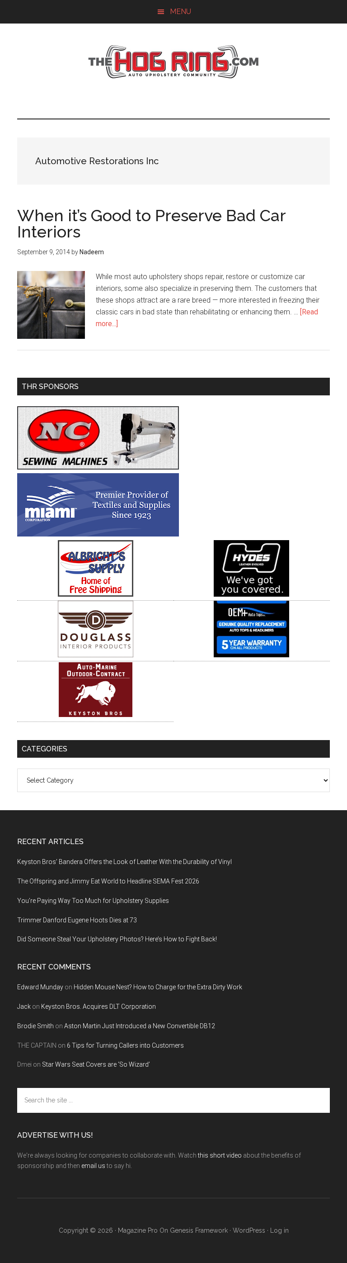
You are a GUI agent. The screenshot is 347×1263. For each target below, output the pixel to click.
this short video (220, 1155)
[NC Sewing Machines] (98, 467)
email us (93, 1165)
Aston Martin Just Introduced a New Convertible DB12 (139, 1026)
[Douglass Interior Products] (95, 654)
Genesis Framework (199, 1230)
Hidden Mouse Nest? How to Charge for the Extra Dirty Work (158, 987)
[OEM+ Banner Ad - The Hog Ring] (251, 654)
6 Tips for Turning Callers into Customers (125, 1045)
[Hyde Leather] (251, 594)
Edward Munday (40, 987)
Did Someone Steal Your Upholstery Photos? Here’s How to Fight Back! (117, 939)
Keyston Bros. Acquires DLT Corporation (98, 1006)
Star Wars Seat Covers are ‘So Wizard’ (96, 1064)
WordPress (249, 1230)
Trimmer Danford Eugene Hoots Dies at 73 (77, 920)
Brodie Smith (35, 1026)
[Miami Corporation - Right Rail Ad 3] (98, 534)
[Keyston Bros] (95, 715)
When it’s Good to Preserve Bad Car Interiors (151, 223)
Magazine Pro (138, 1230)
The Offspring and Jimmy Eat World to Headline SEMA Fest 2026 (108, 881)
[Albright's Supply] (95, 594)
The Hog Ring (173, 62)
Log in (279, 1230)
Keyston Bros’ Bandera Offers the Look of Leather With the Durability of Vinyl (124, 861)
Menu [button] (180, 11)
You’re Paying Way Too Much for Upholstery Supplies (93, 900)
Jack (24, 1006)
